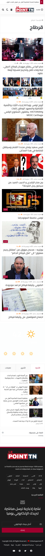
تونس (34, 484)
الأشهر (23, 368)
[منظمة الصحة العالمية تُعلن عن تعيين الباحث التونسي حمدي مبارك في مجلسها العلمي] (35, 401)
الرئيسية (39, 20)
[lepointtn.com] (24, 9)
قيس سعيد (13, 484)
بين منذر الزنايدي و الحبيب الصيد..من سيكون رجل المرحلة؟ (25, 184)
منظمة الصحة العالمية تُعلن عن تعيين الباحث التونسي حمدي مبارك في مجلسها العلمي (15, 401)
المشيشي (30, 480)
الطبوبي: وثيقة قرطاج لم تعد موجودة (24, 285)
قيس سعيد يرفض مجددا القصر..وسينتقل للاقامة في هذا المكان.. (23, 149)
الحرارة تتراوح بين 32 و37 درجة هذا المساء (27, 421)
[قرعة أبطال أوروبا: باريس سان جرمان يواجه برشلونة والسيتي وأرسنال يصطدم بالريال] (35, 412)
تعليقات (8, 368)
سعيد (28, 484)
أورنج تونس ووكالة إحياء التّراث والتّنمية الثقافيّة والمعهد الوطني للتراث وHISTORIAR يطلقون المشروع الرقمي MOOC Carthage (23, 110)
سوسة (21, 484)
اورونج (9, 480)
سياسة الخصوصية (28, 544)
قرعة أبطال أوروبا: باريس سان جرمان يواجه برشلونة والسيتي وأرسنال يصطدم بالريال (16, 412)
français (6, 544)
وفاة (33, 488)
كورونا (40, 488)
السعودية (25, 475)
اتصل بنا (18, 544)
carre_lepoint (37, 281)
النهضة (16, 480)
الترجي (33, 475)
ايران (40, 484)
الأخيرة (37, 368)
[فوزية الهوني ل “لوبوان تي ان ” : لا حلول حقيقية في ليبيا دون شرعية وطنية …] (35, 390)
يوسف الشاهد (25, 488)
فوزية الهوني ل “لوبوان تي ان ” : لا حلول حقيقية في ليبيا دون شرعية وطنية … (15, 389)
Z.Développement (36, 541)
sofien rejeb (37, 63)
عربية (12, 544)
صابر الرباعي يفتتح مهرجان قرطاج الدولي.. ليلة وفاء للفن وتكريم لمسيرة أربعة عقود (23, 69)
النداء (22, 480)
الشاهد (17, 475)
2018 (40, 475)
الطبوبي (10, 475)
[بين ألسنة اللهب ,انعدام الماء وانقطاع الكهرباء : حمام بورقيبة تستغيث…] (35, 378)
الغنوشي (39, 480)
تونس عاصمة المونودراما (30, 218)
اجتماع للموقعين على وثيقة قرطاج (25, 317)
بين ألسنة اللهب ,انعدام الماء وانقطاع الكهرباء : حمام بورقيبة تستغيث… (16, 378)
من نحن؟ (38, 544)
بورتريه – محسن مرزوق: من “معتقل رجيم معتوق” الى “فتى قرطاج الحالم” (23, 251)
